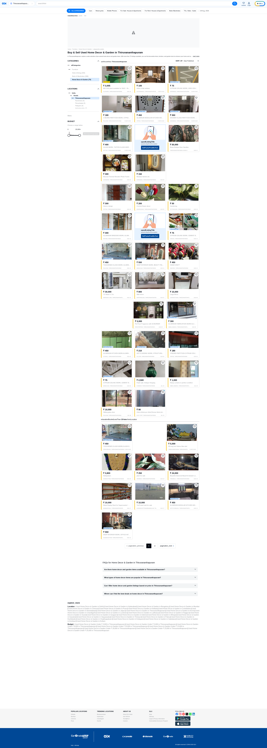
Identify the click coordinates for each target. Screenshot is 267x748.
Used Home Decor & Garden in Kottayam (128, 619)
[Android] (182, 720)
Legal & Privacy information (157, 718)
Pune (72, 721)
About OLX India (127, 714)
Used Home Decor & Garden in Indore (132, 615)
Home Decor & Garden (85, 49)
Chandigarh (100, 718)
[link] (167, 545)
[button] (32, 3)
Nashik (99, 721)
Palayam (79, 105)
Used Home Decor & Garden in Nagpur (174, 613)
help (72, 745)
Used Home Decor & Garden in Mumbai (184, 606)
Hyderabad (100, 716)
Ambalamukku (81, 108)
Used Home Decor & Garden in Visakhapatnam (94, 619)
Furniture (74, 49)
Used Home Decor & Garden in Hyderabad (120, 606)
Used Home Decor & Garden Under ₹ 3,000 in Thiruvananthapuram (100, 624)
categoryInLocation (98, 49)
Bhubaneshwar (101, 714)
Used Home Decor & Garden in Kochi (180, 611)
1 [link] (148, 546)
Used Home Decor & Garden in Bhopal (162, 615)
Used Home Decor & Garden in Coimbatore (175, 608)
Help (150, 714)
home (69, 49)
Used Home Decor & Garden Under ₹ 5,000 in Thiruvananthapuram (151, 624)
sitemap (76, 745)
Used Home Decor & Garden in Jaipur (111, 611)
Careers (125, 721)
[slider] (69, 135)
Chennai (73, 718)
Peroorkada (80, 103)
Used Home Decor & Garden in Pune (113, 608)
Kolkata (73, 714)
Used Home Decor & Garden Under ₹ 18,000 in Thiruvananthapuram (109, 628)
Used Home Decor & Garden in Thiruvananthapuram (145, 611)
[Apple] (182, 725)
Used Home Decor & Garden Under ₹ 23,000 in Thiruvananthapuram (161, 628)
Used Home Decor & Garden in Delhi (89, 606)
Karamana (79, 100)
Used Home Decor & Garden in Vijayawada (94, 617)
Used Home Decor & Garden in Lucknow (112, 613)
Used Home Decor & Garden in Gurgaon (102, 615)
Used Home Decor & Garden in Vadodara (160, 619)
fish (85, 15)
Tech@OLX (126, 718)
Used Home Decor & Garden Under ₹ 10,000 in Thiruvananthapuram (122, 626)
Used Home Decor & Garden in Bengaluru (153, 606)
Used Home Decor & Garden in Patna (156, 617)
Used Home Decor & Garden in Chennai (83, 608)
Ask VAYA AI (126, 716)
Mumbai (73, 716)
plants (80, 15)
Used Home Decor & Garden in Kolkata (142, 608)
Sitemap (151, 716)
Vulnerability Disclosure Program (158, 721)
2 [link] (154, 546)
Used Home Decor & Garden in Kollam (91, 621)
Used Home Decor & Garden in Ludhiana (143, 613)
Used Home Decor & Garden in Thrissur (126, 617)
